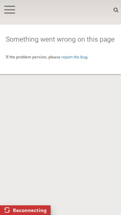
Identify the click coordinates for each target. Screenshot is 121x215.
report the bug (74, 57)
